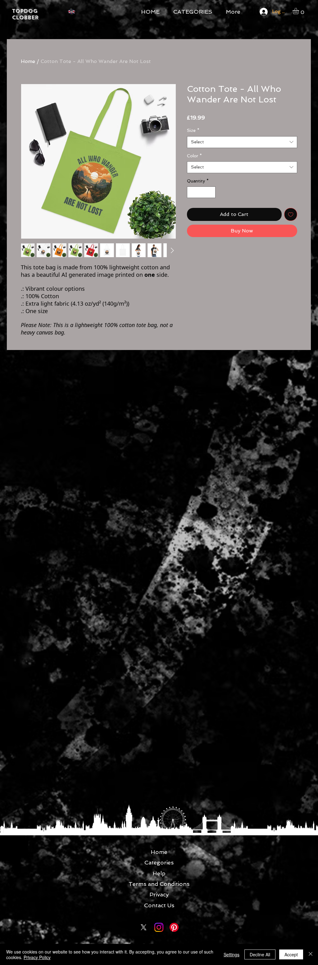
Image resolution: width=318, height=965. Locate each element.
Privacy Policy (37, 957)
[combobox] (242, 142)
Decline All (260, 954)
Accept (291, 954)
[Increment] (211, 192)
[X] (144, 927)
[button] (300, 11)
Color (194, 155)
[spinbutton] (201, 192)
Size (193, 130)
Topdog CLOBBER (25, 14)
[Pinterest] (174, 927)
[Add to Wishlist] (290, 214)
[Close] (310, 954)
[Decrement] (192, 192)
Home (28, 61)
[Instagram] (159, 927)
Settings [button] (231, 954)
